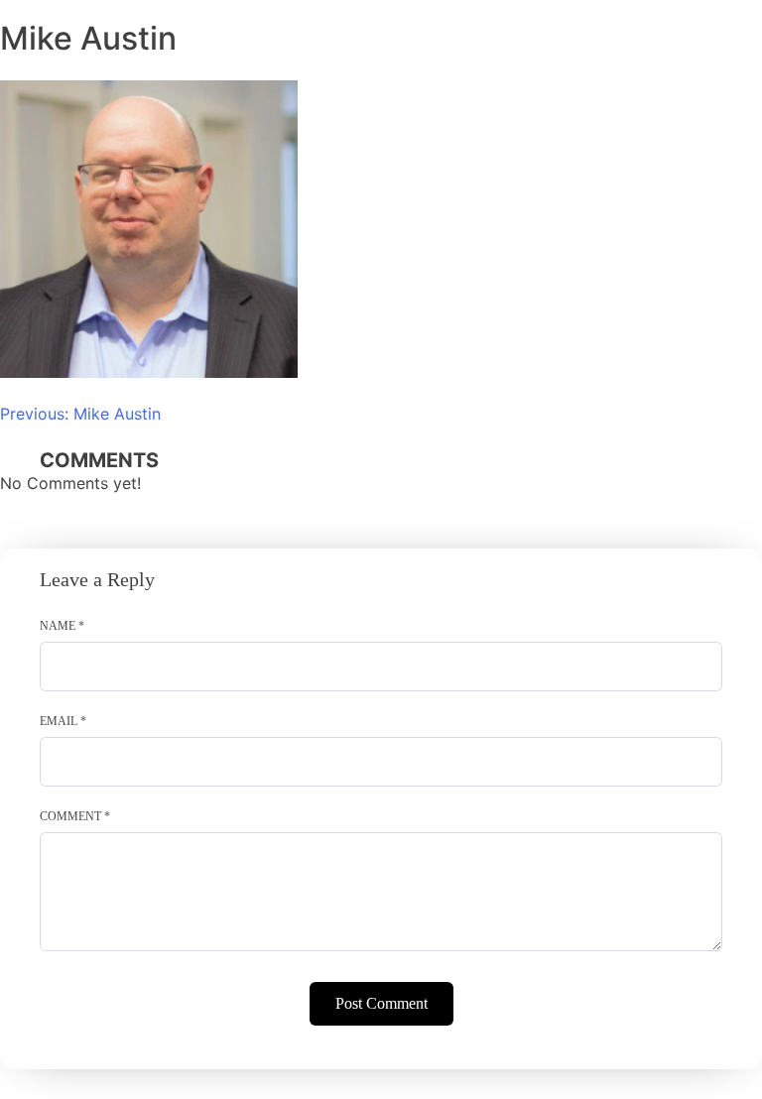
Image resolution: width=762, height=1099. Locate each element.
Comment (75, 816)
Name (62, 626)
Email (63, 721)
